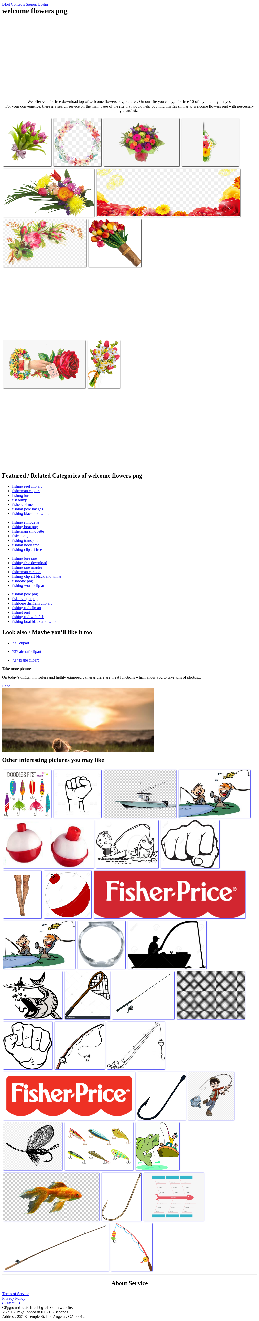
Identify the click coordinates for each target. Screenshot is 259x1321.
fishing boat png (25, 527)
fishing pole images (27, 509)
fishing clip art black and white (36, 576)
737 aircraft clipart (26, 651)
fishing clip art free (27, 549)
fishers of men (23, 504)
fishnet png (21, 612)
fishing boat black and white (34, 621)
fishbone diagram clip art (32, 603)
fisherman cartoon (26, 572)
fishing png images (27, 567)
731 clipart (20, 643)
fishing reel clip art (27, 486)
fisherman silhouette (28, 531)
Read (6, 686)
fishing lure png (24, 558)
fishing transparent (26, 540)
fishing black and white (30, 513)
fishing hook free (25, 545)
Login (43, 4)
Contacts (18, 4)
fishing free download (29, 563)
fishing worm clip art (28, 585)
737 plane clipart (25, 660)
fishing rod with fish (28, 617)
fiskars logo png (25, 598)
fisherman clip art (26, 491)
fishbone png (22, 581)
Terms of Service (15, 1294)
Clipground (25, 1305)
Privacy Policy (13, 1298)
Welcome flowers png (70, 159)
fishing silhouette (25, 522)
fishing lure (21, 495)
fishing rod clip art (26, 608)
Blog (6, 4)
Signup (31, 4)
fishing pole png (25, 594)
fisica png (20, 536)
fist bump (19, 500)
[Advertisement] (129, 57)
